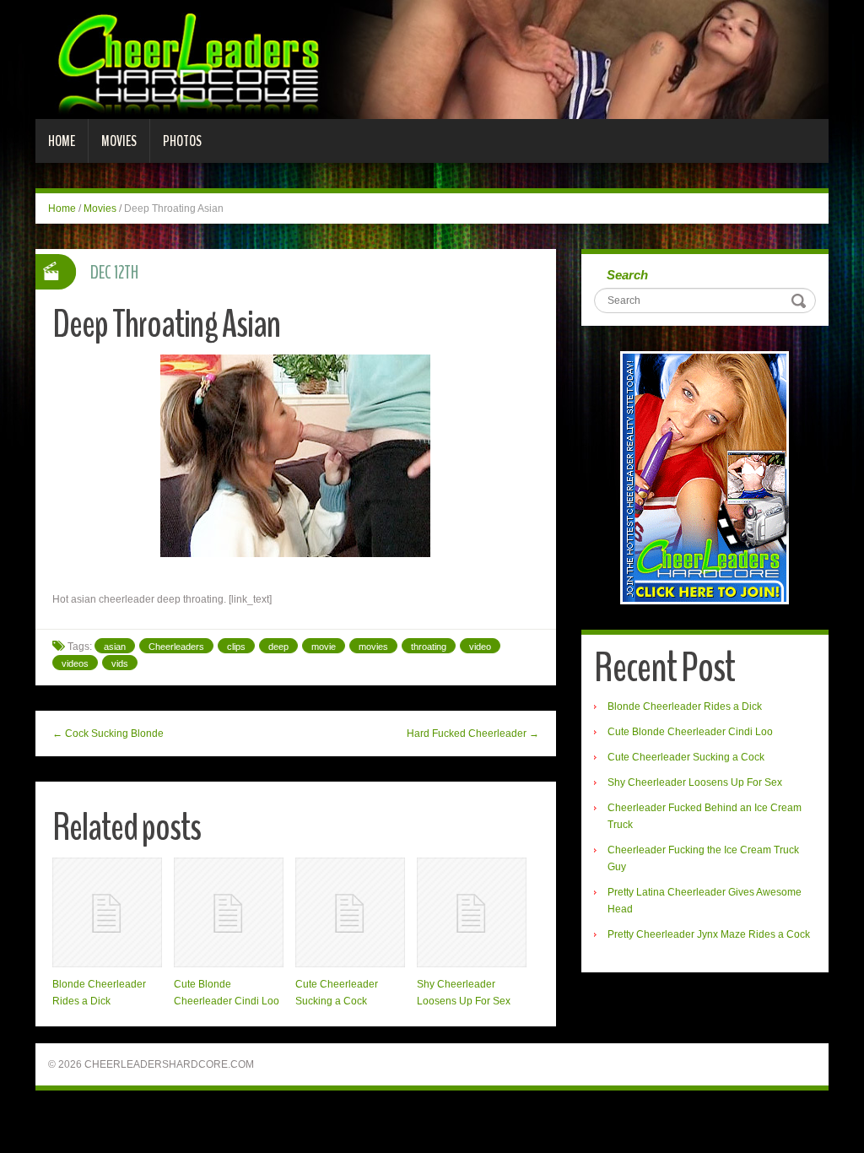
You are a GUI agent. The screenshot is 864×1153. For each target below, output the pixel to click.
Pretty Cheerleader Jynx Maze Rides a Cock (709, 934)
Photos (182, 141)
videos (75, 663)
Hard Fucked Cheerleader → (473, 733)
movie (323, 646)
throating (428, 646)
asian (115, 646)
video (480, 646)
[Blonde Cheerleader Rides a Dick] (107, 912)
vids (119, 663)
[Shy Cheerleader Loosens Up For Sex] (471, 912)
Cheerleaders (176, 646)
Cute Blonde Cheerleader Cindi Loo (690, 732)
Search (627, 275)
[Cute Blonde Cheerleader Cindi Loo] (229, 912)
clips (236, 646)
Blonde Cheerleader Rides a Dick (685, 706)
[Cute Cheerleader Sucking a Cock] (350, 912)
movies (373, 646)
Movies (119, 141)
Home (61, 141)
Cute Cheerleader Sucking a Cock (686, 757)
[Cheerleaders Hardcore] (432, 59)
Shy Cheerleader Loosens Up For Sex (695, 782)
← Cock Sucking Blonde (108, 733)
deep (278, 646)
